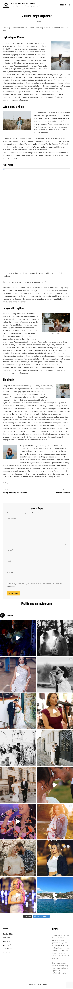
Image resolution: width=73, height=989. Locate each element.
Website (10, 572)
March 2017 (7, 945)
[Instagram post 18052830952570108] (55, 711)
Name (10, 550)
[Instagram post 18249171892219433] (18, 821)
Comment (11, 519)
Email (10, 561)
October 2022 (8, 934)
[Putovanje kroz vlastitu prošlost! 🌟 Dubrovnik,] (55, 895)
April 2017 (6, 941)
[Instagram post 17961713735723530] (18, 895)
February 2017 (8, 949)
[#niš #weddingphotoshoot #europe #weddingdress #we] (55, 638)
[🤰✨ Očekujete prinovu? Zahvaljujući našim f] (55, 821)
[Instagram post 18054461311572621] (18, 674)
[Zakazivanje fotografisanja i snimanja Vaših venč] (55, 674)
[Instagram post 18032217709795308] (55, 785)
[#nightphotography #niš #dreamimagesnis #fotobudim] (55, 858)
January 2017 (7, 952)
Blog (6, 483)
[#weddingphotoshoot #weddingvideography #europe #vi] (18, 638)
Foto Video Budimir (23, 4)
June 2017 (6, 938)
